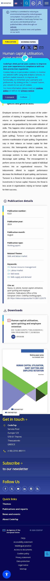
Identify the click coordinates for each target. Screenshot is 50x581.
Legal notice (23, 565)
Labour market (17, 270)
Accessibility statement (23, 542)
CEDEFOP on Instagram (31, 488)
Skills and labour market (17, 256)
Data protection (23, 561)
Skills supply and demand (21, 277)
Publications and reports (15, 509)
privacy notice (27, 91)
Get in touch (13, 419)
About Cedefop (10, 519)
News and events (11, 514)
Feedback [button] (47, 554)
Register (40, 3)
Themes (7, 504)
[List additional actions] (21, 3)
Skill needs (15, 273)
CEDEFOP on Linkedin (24, 488)
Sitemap (23, 569)
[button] (23, 47)
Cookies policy (23, 553)
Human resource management (23, 267)
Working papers (13, 245)
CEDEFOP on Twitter (11, 488)
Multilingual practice (23, 546)
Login (33, 3)
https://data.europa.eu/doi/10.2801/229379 (28, 298)
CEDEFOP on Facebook (5, 488)
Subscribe (14, 29)
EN (13, 336)
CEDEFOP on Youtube (18, 488)
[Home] (6, 3)
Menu (46, 3)
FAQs (23, 538)
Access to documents (23, 549)
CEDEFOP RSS (37, 488)
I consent (9, 97)
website (13, 27)
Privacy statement (23, 557)
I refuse (23, 97)
